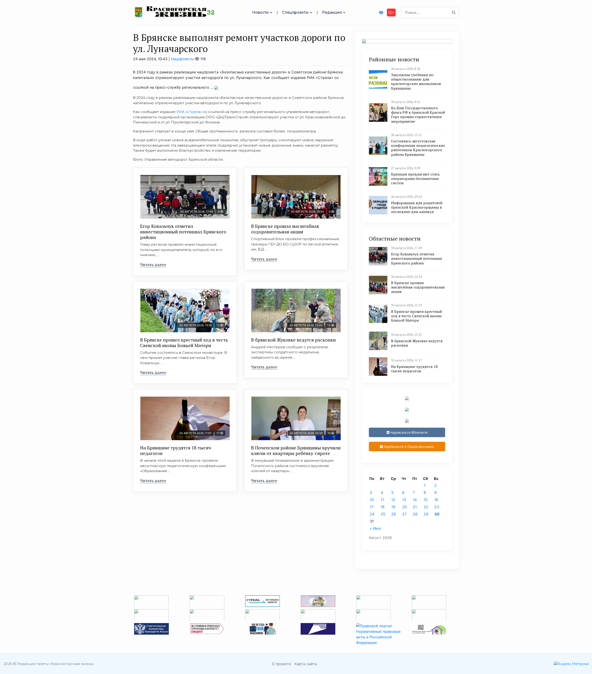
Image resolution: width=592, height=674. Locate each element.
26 (393, 514)
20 (404, 507)
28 (415, 514)
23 (436, 507)
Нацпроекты (182, 58)
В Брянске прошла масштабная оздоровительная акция (285, 229)
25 (383, 514)
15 (426, 499)
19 (393, 507)
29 (426, 514)
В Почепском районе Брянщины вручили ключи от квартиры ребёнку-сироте (296, 450)
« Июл (375, 528)
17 (371, 507)
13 (404, 499)
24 (372, 514)
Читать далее (153, 264)
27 (404, 514)
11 (382, 499)
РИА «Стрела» (189, 112)
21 (415, 507)
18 (383, 507)
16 (436, 499)
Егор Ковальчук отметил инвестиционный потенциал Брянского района (183, 231)
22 (426, 507)
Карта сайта (306, 663)
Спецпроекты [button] (295, 12)
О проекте (281, 663)
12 (393, 499)
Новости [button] (260, 12)
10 (372, 499)
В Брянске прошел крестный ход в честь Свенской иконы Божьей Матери (184, 342)
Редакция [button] (332, 12)
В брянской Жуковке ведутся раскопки (293, 340)
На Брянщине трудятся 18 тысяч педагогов (175, 450)
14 (415, 499)
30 (436, 514)
